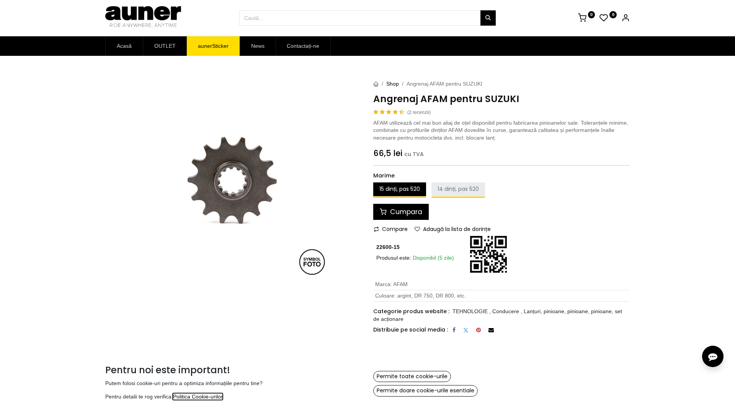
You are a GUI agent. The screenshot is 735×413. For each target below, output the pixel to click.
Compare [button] (395, 229)
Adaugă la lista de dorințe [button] (457, 229)
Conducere (505, 311)
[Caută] (488, 18)
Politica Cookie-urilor (197, 396)
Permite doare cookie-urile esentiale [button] (425, 390)
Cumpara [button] (405, 211)
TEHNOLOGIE (470, 311)
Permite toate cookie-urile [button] (412, 376)
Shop (392, 84)
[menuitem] (124, 46)
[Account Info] (625, 19)
